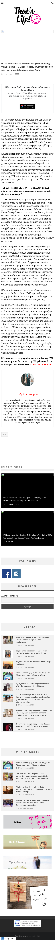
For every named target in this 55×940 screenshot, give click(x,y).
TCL (4, 434)
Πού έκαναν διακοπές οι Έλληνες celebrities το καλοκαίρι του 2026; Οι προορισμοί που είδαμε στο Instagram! (33, 776)
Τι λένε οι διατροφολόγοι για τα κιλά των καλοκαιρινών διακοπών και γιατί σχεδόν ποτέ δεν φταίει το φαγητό (34, 712)
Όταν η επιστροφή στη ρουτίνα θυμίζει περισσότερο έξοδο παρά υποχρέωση (33, 725)
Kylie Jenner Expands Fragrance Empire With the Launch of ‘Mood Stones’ (32, 685)
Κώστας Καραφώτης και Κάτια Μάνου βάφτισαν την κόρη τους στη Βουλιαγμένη (32, 639)
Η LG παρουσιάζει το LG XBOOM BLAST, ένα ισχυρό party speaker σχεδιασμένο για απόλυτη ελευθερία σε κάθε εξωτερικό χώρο (33, 698)
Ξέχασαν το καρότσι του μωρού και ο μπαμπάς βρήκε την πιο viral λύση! (32, 652)
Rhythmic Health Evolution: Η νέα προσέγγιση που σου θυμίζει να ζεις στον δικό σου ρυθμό (34, 789)
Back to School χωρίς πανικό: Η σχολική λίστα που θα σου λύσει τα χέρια (33, 674)
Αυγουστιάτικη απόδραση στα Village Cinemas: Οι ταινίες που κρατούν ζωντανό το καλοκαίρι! (32, 802)
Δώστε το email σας (9, 596)
